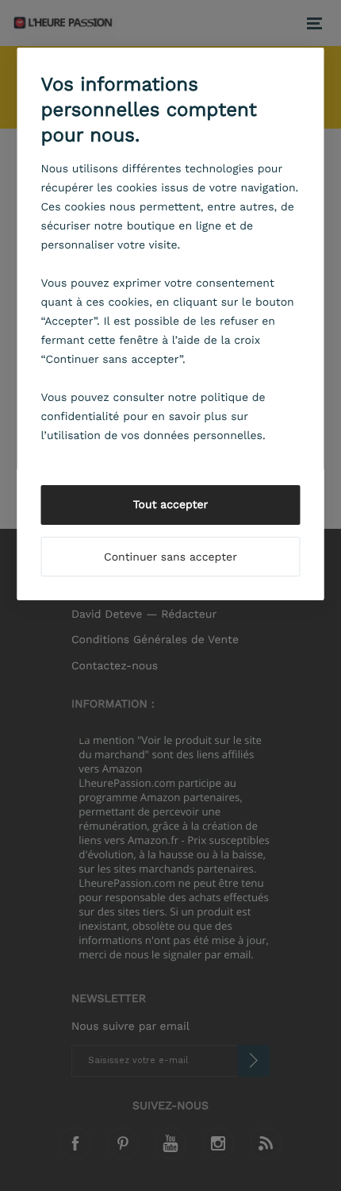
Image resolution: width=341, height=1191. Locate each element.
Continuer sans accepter (170, 557)
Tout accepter (171, 505)
